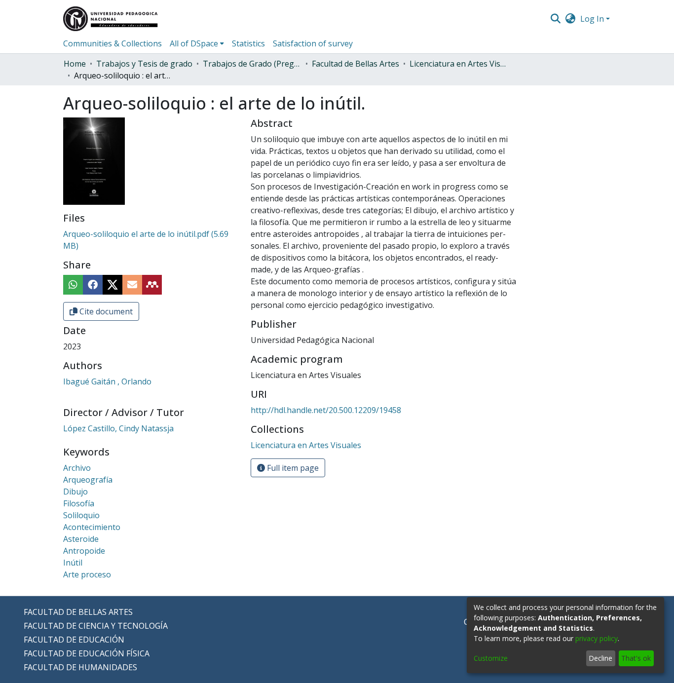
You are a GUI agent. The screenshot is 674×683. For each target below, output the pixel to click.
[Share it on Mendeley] (152, 285)
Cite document (105, 311)
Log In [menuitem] (592, 18)
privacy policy (596, 638)
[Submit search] (555, 19)
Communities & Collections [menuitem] (112, 43)
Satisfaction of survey (313, 43)
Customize (491, 658)
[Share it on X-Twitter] (112, 285)
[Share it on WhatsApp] (73, 285)
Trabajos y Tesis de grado (144, 63)
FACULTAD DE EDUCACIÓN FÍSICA (87, 653)
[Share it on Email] (132, 285)
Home (75, 63)
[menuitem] (570, 19)
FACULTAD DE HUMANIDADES (80, 667)
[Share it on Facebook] (93, 285)
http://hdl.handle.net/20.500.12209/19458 (326, 410)
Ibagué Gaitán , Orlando (107, 381)
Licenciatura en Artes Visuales (459, 63)
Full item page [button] (292, 467)
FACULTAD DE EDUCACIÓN (74, 639)
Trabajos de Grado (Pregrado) (252, 63)
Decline (600, 658)
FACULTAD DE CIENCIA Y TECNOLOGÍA (96, 625)
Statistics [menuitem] (248, 43)
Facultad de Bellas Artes (355, 63)
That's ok (636, 658)
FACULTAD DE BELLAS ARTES (78, 612)
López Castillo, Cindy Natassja (118, 428)
